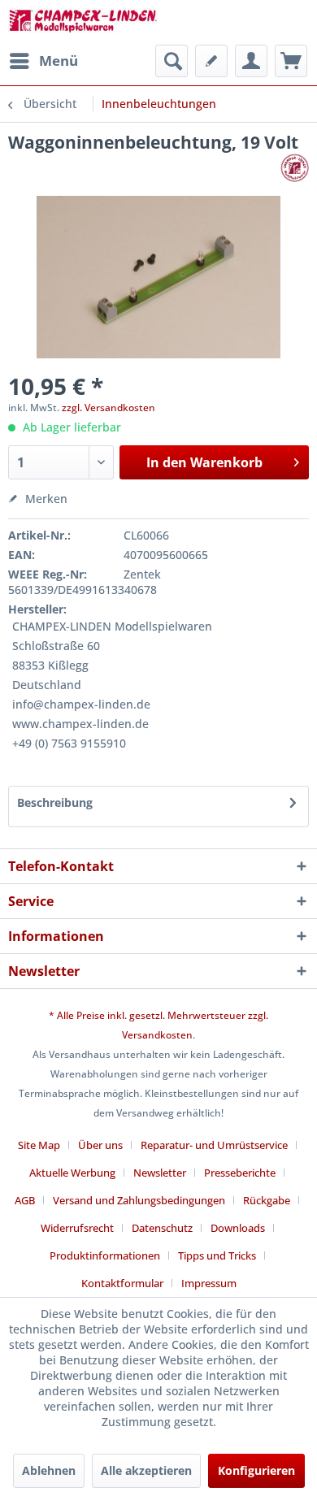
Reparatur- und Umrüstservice (214, 1145)
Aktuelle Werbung (72, 1172)
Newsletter (159, 1172)
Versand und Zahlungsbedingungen (139, 1200)
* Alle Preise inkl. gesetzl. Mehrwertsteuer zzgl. (158, 1015)
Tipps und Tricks (217, 1255)
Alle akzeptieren (146, 1470)
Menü (58, 60)
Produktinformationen (105, 1255)
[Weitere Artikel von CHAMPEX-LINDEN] (294, 168)
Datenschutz (162, 1228)
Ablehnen (49, 1470)
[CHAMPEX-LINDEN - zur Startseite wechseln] (83, 22)
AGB (25, 1200)
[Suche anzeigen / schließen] (171, 61)
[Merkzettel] (211, 61)
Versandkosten (157, 1035)
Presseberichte (240, 1172)
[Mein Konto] (251, 61)
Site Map (39, 1145)
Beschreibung (55, 802)
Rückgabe (266, 1200)
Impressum (209, 1283)
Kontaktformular (122, 1283)
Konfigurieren (256, 1470)
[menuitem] (43, 61)
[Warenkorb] (291, 61)
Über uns (100, 1145)
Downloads (238, 1228)
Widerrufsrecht (77, 1228)
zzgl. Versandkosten (108, 407)
